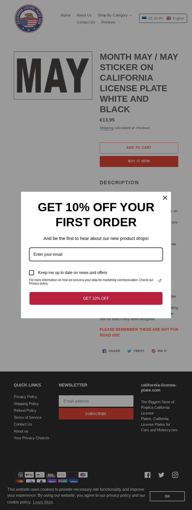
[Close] (165, 198)
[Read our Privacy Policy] (160, 281)
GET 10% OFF (96, 298)
